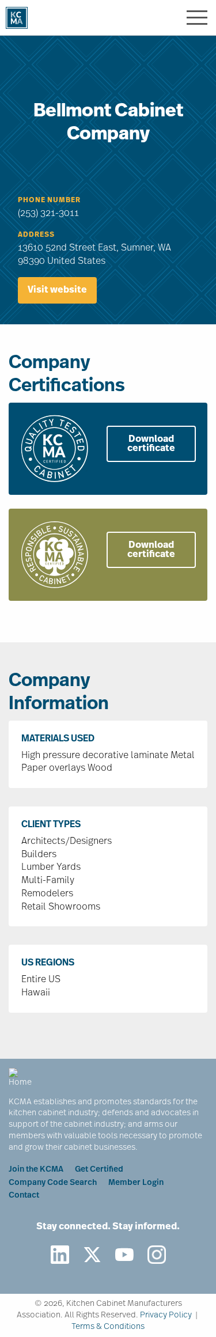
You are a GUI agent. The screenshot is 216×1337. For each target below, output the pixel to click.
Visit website (57, 290)
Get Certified (99, 1169)
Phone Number (49, 200)
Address (36, 235)
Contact (24, 1195)
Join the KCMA (36, 1169)
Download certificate (151, 444)
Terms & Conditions (108, 1327)
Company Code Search (53, 1183)
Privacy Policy (166, 1315)
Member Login (136, 1183)
